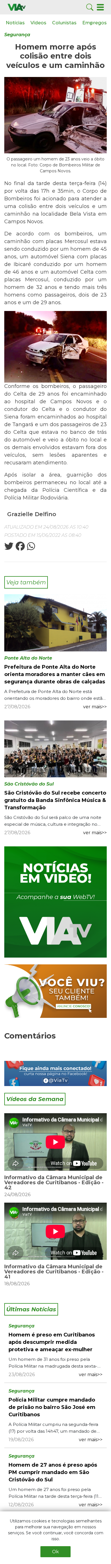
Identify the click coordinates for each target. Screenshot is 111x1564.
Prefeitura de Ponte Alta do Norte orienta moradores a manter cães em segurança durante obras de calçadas (54, 674)
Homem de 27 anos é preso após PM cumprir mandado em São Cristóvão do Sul (53, 1472)
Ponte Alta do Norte (28, 658)
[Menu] (100, 7)
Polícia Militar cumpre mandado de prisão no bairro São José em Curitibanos (52, 1407)
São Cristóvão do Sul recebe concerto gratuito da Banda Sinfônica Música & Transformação (55, 800)
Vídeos (38, 22)
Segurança (17, 34)
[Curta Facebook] (55, 1073)
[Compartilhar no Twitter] (8, 548)
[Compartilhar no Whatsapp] (30, 548)
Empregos (94, 22)
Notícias (15, 22)
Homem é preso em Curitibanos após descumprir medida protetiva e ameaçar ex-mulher (52, 1342)
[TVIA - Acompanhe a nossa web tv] (55, 902)
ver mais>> (95, 706)
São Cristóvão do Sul (29, 784)
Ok (55, 1551)
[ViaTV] (16, 7)
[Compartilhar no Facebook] (20, 548)
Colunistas (64, 22)
